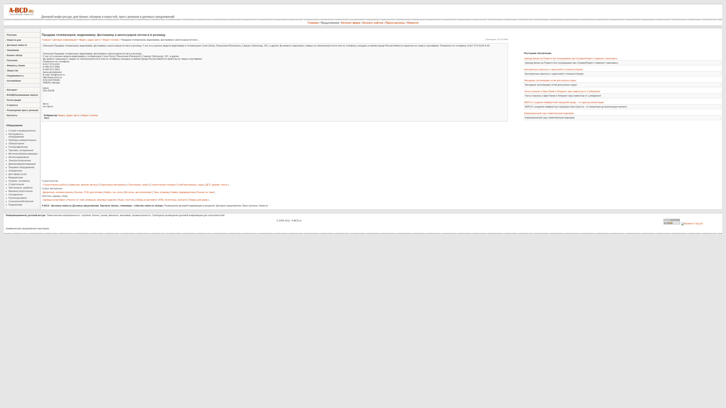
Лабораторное (16, 143)
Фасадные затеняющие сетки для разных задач (550, 80)
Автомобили (14, 81)
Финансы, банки (16, 65)
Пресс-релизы (395, 22)
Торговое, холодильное (21, 150)
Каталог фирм (350, 22)
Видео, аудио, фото (90, 40)
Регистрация (14, 100)
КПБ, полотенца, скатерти (173, 200)
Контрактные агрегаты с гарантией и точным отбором (553, 69)
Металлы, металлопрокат (138, 192)
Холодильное (16, 194)
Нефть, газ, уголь (113, 192)
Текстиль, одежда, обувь (55, 196)
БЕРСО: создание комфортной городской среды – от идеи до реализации (564, 102)
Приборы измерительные (22, 140)
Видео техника (111, 40)
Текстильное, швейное (21, 187)
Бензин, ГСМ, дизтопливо (88, 192)
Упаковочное (15, 170)
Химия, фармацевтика (183, 192)
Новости (413, 22)
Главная (313, 22)
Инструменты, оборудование (16, 135)
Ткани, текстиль (126, 200)
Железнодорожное (19, 157)
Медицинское (16, 177)
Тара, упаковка (161, 192)
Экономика (13, 50)
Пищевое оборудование (22, 167)
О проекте (12, 105)
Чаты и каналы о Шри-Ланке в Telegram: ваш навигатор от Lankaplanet (562, 91)
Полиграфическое (18, 147)
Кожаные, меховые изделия (101, 200)
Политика (12, 60)
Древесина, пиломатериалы (58, 192)
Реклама (12, 35)
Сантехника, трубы (138, 184)
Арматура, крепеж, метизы (83, 184)
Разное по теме (205, 192)
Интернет (12, 90)
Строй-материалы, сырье (190, 184)
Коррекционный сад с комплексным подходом (549, 113)
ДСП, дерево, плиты (217, 184)
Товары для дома (198, 200)
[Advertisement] (577, 39)
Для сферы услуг (18, 174)
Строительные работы (55, 184)
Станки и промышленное (22, 130)
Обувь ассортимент (146, 200)
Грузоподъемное (18, 198)
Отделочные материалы (113, 184)
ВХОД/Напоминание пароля (22, 95)
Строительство (50, 181)
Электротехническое (20, 160)
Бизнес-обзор (14, 55)
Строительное (16, 184)
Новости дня (14, 40)
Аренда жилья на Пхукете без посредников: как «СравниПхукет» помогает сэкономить (570, 58)
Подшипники (15, 204)
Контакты (12, 115)
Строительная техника (162, 184)
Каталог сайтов (372, 22)
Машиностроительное (21, 191)
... (230, 184)
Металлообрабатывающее (23, 153)
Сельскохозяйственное (21, 201)
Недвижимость (15, 75)
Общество (12, 70)
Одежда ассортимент (54, 200)
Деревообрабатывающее (22, 164)
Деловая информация (65, 40)
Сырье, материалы (52, 188)
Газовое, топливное (19, 181)
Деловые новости (17, 45)
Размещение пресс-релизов (22, 110)
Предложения (330, 22)
